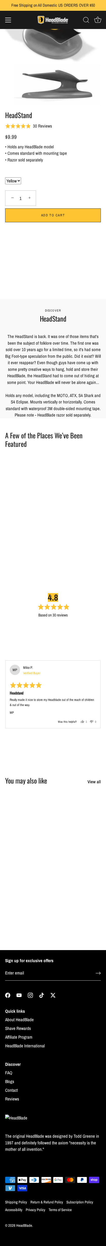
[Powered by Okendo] (18, 654)
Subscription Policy (79, 1202)
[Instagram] (30, 995)
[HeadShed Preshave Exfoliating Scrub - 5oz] (27, 815)
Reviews (12, 1099)
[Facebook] (7, 995)
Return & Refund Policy (46, 1202)
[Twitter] (53, 995)
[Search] (86, 20)
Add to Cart (53, 215)
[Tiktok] (41, 995)
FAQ (8, 1073)
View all (94, 782)
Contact (11, 1090)
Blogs (9, 1081)
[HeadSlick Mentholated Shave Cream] (77, 815)
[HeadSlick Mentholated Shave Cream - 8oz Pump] (27, 891)
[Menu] (8, 20)
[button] (53, 232)
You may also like (26, 780)
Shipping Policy (16, 1202)
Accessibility (13, 1209)
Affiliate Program (18, 1037)
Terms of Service (60, 1209)
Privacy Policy (35, 1209)
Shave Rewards (18, 1028)
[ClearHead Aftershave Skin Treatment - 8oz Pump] (77, 891)
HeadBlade (24, 1225)
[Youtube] (19, 995)
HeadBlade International (25, 1046)
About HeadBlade (19, 1019)
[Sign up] (98, 973)
